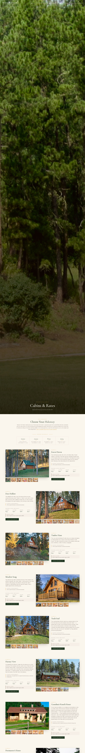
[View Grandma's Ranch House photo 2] (13, 732)
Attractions (51, 3)
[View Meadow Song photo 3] (49, 605)
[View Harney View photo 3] (49, 689)
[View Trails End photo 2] (13, 646)
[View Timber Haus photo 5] (29, 563)
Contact (80, 3)
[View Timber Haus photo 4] (24, 563)
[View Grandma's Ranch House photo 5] (29, 732)
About (32, 3)
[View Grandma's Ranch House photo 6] (35, 732)
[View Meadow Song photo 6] (66, 605)
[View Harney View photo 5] (60, 689)
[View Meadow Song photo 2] (44, 605)
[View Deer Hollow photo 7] (71, 521)
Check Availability (58, 479)
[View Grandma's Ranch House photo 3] (19, 732)
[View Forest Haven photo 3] (19, 480)
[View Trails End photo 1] (8, 646)
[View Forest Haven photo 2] (13, 480)
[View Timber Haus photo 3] (19, 563)
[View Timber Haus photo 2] (13, 563)
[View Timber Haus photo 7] (40, 563)
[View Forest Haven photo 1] (8, 480)
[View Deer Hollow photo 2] (44, 521)
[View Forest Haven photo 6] (35, 480)
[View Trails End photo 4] (24, 646)
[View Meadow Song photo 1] (38, 605)
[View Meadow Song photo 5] (60, 605)
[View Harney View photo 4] (55, 689)
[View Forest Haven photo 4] (24, 480)
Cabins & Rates (41, 3)
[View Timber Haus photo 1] (8, 563)
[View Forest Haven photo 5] (29, 480)
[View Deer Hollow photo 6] (66, 521)
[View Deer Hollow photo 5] (60, 521)
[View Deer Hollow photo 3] (49, 521)
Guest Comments (70, 3)
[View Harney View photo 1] (38, 689)
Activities (60, 3)
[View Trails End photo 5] (29, 646)
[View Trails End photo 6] (35, 646)
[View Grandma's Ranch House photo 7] (40, 732)
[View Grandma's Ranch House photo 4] (24, 732)
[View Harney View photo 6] (66, 689)
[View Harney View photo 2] (44, 689)
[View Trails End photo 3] (19, 646)
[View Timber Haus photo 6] (35, 563)
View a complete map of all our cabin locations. (46, 429)
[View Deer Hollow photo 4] (55, 521)
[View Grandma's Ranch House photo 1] (8, 732)
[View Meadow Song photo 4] (55, 605)
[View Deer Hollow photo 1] (38, 521)
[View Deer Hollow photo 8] (77, 521)
